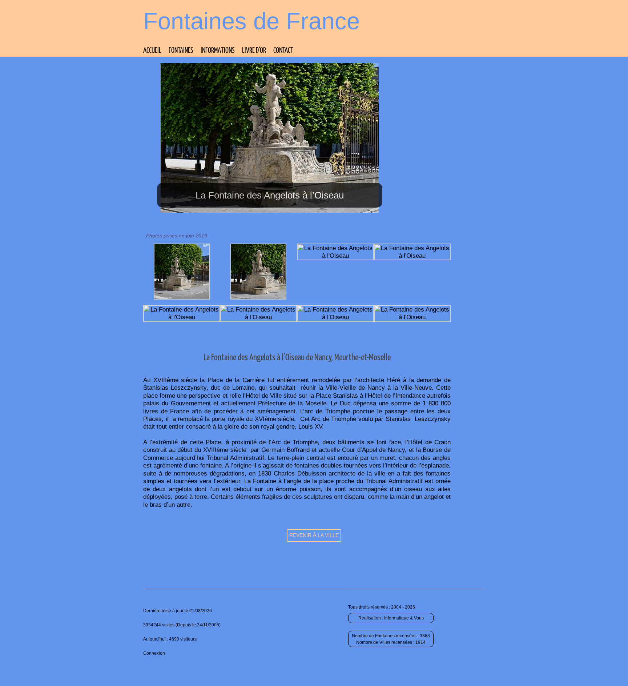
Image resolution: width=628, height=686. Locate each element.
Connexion (154, 653)
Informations (218, 49)
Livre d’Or (254, 49)
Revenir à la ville (314, 535)
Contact (283, 49)
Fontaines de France (251, 21)
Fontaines (181, 49)
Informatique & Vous (404, 618)
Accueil (152, 49)
